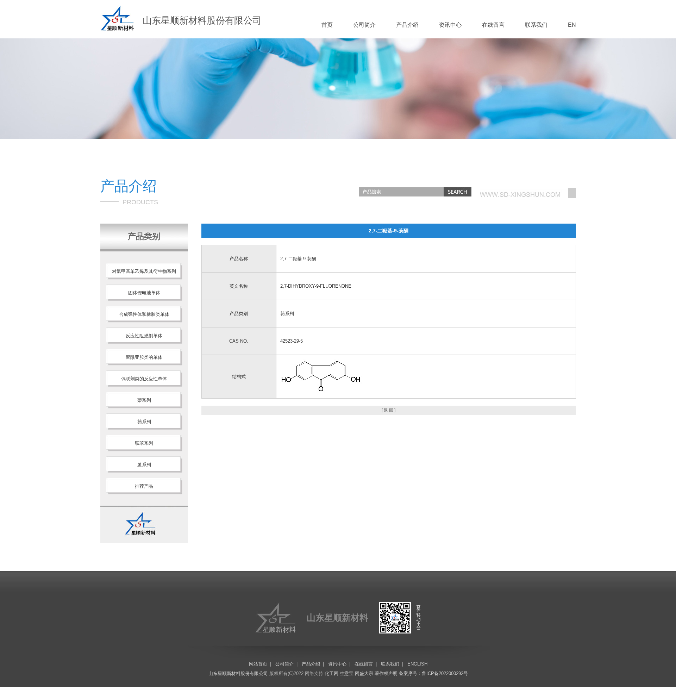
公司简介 (364, 25)
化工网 (331, 673)
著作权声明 (386, 673)
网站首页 (258, 664)
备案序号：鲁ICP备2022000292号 (433, 673)
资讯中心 (450, 25)
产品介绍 (407, 25)
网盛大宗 (364, 673)
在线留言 (493, 25)
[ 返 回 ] (388, 410)
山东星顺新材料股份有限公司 (238, 673)
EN (572, 25)
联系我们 (536, 25)
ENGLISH (417, 664)
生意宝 (346, 673)
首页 (327, 25)
